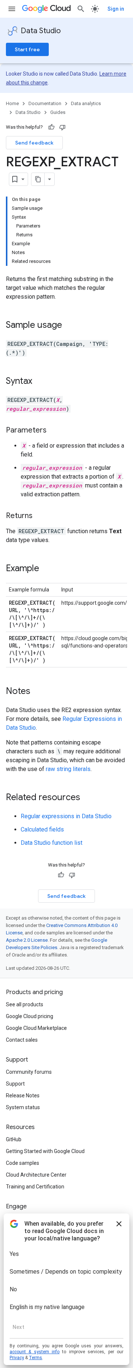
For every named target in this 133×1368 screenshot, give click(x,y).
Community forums (29, 1072)
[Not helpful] (62, 127)
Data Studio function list (51, 842)
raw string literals (68, 768)
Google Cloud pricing (29, 1016)
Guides (57, 112)
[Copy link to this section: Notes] (37, 691)
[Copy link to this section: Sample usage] (69, 325)
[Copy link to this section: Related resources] (87, 798)
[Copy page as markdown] (38, 179)
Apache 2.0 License (27, 940)
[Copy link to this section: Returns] (40, 516)
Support (15, 1084)
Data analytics (86, 103)
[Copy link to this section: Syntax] (39, 381)
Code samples (22, 1163)
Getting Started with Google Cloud (45, 1151)
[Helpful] (51, 127)
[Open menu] (11, 9)
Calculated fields (42, 829)
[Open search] (80, 8)
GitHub (13, 1139)
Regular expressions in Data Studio (66, 816)
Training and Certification (35, 1187)
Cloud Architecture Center (36, 1175)
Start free (27, 49)
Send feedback (34, 142)
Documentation (44, 103)
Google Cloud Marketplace (36, 1028)
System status (23, 1107)
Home (12, 103)
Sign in (116, 9)
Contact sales (22, 1040)
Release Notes (23, 1095)
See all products (24, 1004)
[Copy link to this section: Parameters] (54, 430)
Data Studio (41, 30)
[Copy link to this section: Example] (46, 569)
